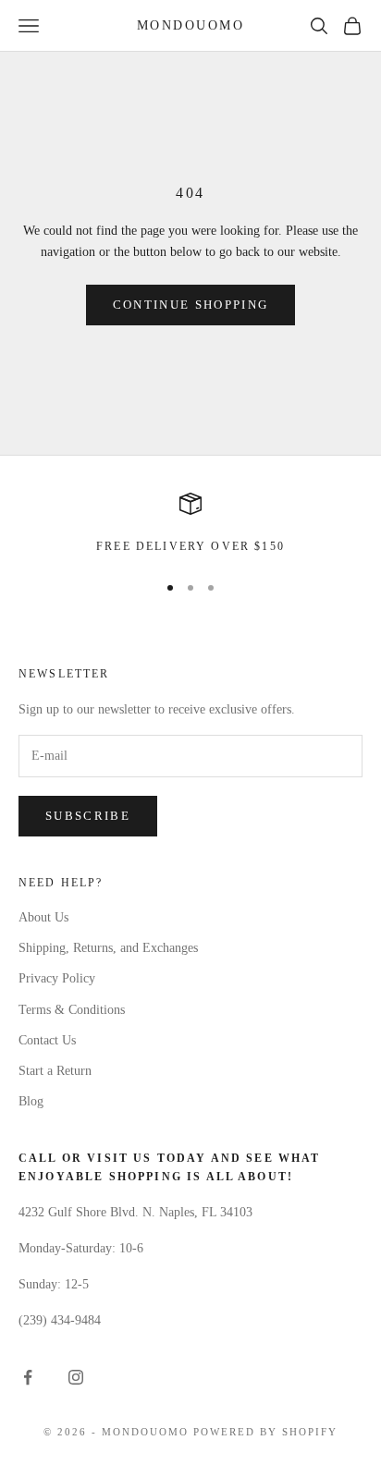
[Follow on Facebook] (27, 1377)
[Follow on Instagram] (76, 1377)
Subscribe (87, 816)
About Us (43, 917)
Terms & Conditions (71, 1010)
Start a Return (55, 1071)
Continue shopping (191, 304)
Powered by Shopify (265, 1431)
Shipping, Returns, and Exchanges (108, 948)
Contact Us (47, 1040)
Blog (30, 1101)
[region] (190, 524)
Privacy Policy (56, 978)
